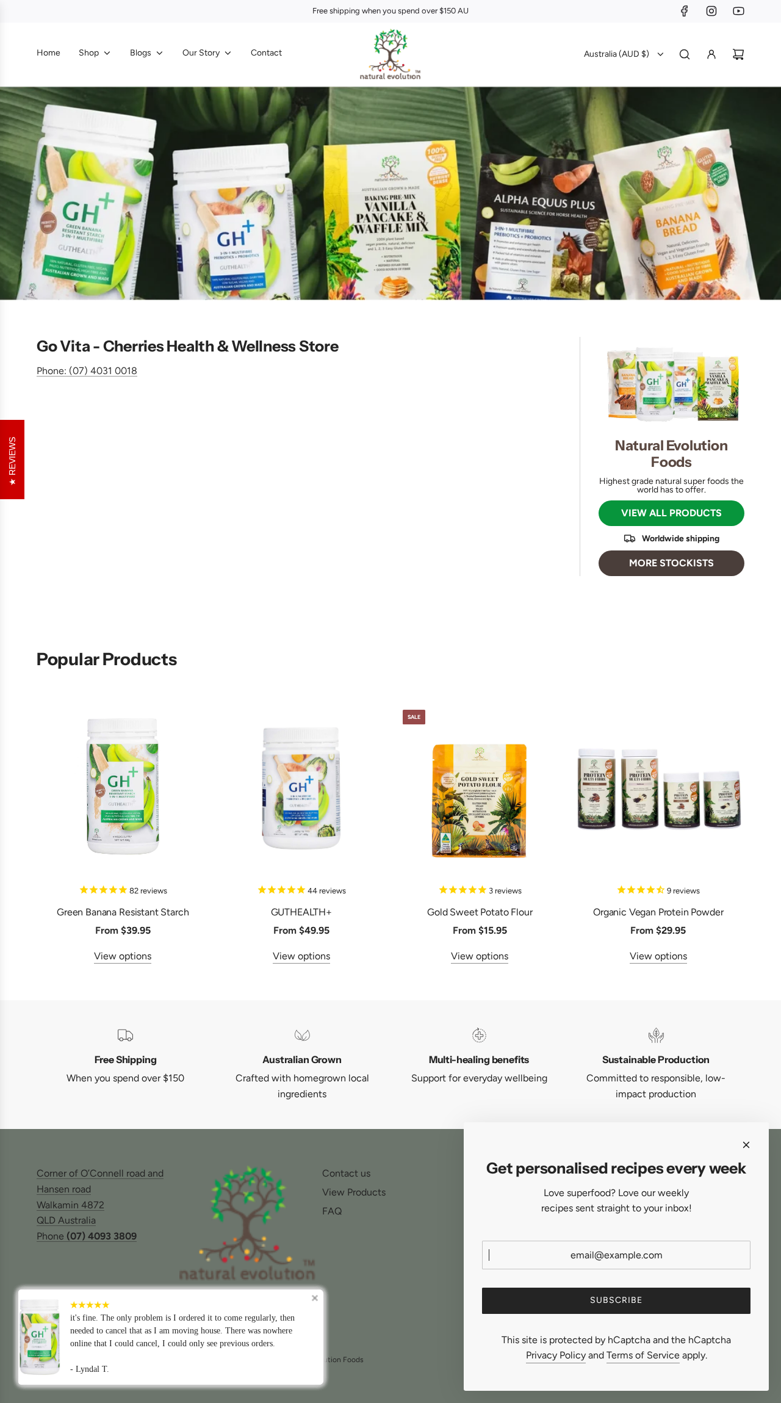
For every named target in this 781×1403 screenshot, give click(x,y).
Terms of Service (643, 1355)
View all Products (671, 513)
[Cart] (738, 54)
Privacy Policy (556, 1355)
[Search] (684, 54)
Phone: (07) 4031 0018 (87, 371)
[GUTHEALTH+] (301, 787)
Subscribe (616, 1300)
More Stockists (671, 563)
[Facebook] (684, 11)
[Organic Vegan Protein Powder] (658, 787)
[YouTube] (738, 11)
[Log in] (711, 54)
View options (122, 956)
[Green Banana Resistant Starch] (123, 787)
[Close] (746, 1144)
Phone (87, 1236)
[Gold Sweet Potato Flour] (480, 787)
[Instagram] (711, 11)
